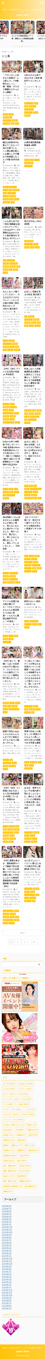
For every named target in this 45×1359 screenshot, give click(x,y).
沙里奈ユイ (8, 1150)
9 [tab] (31, 46)
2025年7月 (7, 1240)
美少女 (38, 151)
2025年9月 (7, 1235)
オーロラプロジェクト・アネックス (11, 316)
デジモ (26, 1099)
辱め (11, 822)
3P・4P (9, 1084)
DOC (30, 537)
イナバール (31, 94)
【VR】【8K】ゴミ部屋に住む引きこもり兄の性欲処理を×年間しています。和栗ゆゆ (11, 793)
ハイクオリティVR (11, 380)
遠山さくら (8, 1176)
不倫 (16, 170)
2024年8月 (7, 1269)
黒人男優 (30, 1186)
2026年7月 (7, 1208)
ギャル (23, 1094)
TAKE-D (31, 467)
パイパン (38, 542)
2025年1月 (6, 1256)
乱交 (6, 485)
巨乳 (12, 246)
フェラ (35, 537)
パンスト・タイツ (12, 1109)
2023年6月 (7, 1305)
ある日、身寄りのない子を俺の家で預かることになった (32, 818)
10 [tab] (34, 46)
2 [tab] (15, 46)
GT (15, 332)
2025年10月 (7, 1232)
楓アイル (29, 1145)
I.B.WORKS (31, 151)
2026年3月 (7, 1219)
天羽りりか (35, 885)
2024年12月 (7, 1258)
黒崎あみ (7, 1191)
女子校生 (10, 397)
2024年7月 (7, 1271)
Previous (2, 31)
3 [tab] (17, 46)
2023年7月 (7, 1303)
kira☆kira (6, 103)
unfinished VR (12, 385)
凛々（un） (14, 395)
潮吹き (7, 249)
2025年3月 (7, 1250)
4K (8, 183)
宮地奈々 (7, 1135)
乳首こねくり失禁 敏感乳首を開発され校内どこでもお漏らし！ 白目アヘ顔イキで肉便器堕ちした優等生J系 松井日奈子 (32, 377)
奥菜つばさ (33, 1130)
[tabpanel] (22, 32)
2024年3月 (7, 1282)
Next (43, 31)
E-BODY (8, 256)
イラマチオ (37, 97)
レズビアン (27, 1114)
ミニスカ (30, 1109)
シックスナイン (10, 1099)
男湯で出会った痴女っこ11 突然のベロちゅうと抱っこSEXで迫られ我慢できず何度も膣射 (32, 737)
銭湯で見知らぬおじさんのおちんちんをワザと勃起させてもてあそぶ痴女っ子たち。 (11, 737)
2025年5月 (7, 1245)
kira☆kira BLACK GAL (11, 105)
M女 (37, 94)
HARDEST (30, 542)
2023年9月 (7, 1298)
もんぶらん (32, 612)
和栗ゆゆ (12, 807)
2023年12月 (7, 1290)
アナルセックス (29, 99)
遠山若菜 (22, 1176)
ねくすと (8, 629)
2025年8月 (7, 1237)
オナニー (8, 1094)
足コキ (24, 1171)
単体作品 (14, 249)
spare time (22, 15)
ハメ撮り (10, 332)
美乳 (25, 537)
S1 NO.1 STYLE (29, 482)
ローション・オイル (13, 1120)
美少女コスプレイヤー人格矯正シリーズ (11, 480)
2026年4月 (7, 1216)
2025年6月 (7, 1242)
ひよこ (29, 695)
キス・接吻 (35, 751)
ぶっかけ (8, 1089)
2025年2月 (7, 1253)
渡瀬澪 (21, 1150)
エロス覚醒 (36, 469)
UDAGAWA (9, 482)
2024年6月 (7, 1274)
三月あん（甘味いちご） (13, 1125)
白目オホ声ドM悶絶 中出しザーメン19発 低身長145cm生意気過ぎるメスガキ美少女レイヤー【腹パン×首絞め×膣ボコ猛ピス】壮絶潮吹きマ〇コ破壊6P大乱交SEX (11, 453)
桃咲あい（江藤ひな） (12, 1145)
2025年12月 (7, 1227)
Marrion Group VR (12, 392)
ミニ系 (13, 103)
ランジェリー (10, 1114)
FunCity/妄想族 (29, 401)
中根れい (31, 1125)
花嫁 (6, 175)
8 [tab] (29, 46)
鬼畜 (38, 297)
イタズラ (31, 305)
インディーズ (24, 1089)
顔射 (17, 624)
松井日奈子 (35, 391)
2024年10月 (7, 1263)
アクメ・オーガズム (34, 464)
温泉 (40, 758)
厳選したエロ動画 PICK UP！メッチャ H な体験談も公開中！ (22, 1348)
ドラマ (10, 168)
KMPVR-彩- (13, 691)
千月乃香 (19, 1130)
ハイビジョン (10, 100)
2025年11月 (7, 1229)
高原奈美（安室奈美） (12, 1186)
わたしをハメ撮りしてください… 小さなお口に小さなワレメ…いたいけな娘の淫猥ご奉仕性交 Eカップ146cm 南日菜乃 (11, 300)
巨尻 (36, 467)
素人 (39, 607)
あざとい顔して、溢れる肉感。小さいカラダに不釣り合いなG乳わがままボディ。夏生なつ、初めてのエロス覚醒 (33, 450)
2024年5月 (7, 1277)
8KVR (7, 400)
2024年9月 (7, 1266)
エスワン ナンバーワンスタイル (33, 474)
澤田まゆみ (33, 1150)
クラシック (34, 544)
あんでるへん (34, 610)
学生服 (12, 400)
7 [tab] (27, 46)
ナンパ (8, 1104)
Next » (22, 933)
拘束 (21, 1140)
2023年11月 (7, 1292)
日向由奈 (13, 557)
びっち (37, 695)
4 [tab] (19, 46)
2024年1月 (6, 1287)
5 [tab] (22, 46)
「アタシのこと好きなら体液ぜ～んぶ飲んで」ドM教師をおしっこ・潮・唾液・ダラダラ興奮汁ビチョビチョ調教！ (11, 83)
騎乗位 (25, 1181)
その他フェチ (26, 1084)
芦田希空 (6, 383)
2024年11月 (7, 1261)
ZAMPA (11, 180)
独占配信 (10, 108)
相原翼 (33, 539)
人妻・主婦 (11, 178)
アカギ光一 (13, 892)
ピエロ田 (33, 697)
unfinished (34, 310)
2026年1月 (6, 1224)
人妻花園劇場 (10, 173)
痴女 (15, 108)
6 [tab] (24, 46)
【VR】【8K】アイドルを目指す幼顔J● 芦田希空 (11, 372)
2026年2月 (7, 1221)
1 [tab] (12, 46)
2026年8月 (7, 1206)
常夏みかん (8, 1140)
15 (34, 942)
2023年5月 (7, 1308)
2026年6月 (7, 1211)
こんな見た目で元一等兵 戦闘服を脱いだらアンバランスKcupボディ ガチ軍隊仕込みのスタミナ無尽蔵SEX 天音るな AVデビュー (12, 230)
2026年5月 (7, 1214)
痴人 (35, 404)
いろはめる (35, 547)
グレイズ (33, 232)
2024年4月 (7, 1279)
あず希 (26, 544)
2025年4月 (7, 1248)
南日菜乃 (14, 319)
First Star (11, 627)
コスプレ (8, 470)
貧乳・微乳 (9, 559)
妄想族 (33, 396)
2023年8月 (7, 1300)
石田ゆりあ (8, 1161)
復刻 (38, 535)
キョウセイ (12, 254)
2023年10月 (7, 1295)
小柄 (4, 108)
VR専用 (12, 383)
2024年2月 (7, 1284)
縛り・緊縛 (9, 1166)
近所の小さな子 (10, 696)
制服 (28, 396)
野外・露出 (9, 1181)
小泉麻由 (20, 1135)
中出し (11, 175)
